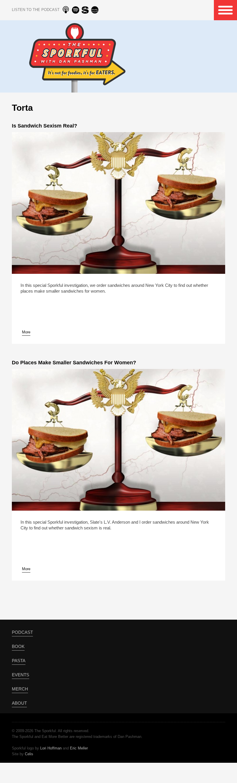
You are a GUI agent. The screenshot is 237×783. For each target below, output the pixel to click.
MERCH (20, 688)
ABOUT (19, 703)
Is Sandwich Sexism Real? (44, 126)
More (26, 332)
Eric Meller (79, 748)
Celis (29, 754)
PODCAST (22, 632)
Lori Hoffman (51, 748)
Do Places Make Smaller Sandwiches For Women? (74, 362)
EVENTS (20, 674)
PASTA (18, 660)
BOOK (18, 646)
